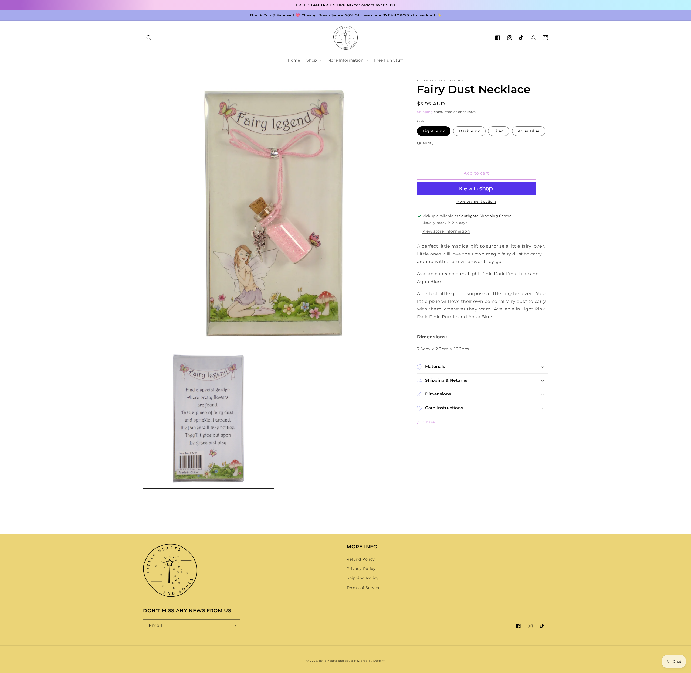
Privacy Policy (361, 568)
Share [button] (429, 422)
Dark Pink (469, 131)
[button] (149, 38)
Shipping (425, 112)
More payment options (476, 202)
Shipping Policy (363, 578)
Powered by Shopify (369, 660)
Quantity (425, 143)
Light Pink (434, 131)
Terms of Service (364, 587)
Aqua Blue (529, 131)
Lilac (499, 131)
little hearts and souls (336, 660)
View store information (446, 231)
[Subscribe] (234, 625)
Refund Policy (361, 559)
